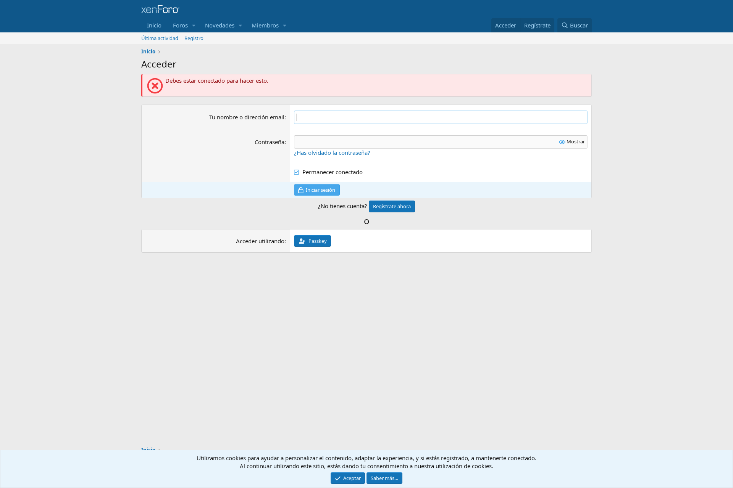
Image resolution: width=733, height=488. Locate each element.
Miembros (265, 25)
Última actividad (159, 38)
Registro (193, 38)
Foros (180, 25)
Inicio (154, 25)
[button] (194, 25)
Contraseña (269, 142)
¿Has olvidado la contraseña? (332, 152)
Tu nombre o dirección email (246, 117)
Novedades (219, 25)
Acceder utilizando (260, 241)
